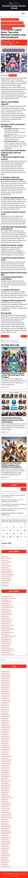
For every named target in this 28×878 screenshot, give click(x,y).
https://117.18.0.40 (7, 580)
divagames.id (5, 696)
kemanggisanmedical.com (9, 636)
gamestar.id (5, 713)
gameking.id (5, 859)
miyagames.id (5, 765)
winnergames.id (6, 727)
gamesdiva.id (5, 689)
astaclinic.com (6, 647)
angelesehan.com (6, 612)
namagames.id (6, 702)
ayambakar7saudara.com (9, 598)
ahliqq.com (5, 560)
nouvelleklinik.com (7, 639)
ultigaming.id (5, 839)
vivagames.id (5, 698)
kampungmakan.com (7, 607)
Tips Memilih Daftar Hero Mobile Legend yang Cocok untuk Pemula (12, 420)
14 (17, 530)
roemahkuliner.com (7, 602)
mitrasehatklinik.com (7, 632)
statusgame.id (5, 682)
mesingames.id (6, 695)
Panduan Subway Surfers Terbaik (14, 7)
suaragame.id (5, 751)
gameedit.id (5, 783)
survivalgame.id (6, 738)
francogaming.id (6, 776)
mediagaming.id (6, 808)
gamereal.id (5, 778)
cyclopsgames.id (6, 803)
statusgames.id (6, 855)
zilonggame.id (5, 731)
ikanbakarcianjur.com (8, 629)
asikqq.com (5, 556)
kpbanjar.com (5, 634)
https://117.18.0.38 (7, 573)
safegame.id (5, 740)
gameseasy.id (5, 844)
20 (14, 533)
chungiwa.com (6, 627)
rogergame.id (5, 790)
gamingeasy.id (6, 825)
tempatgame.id (6, 761)
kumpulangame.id (6, 760)
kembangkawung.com (8, 625)
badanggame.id (6, 796)
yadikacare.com (6, 645)
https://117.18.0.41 (6, 569)
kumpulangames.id (7, 756)
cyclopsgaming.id (6, 814)
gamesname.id (6, 848)
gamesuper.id (5, 711)
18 (7, 533)
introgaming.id (6, 747)
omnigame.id (5, 754)
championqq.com (6, 578)
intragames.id (5, 745)
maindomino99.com (7, 571)
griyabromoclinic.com (8, 654)
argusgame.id (5, 734)
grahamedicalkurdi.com (8, 650)
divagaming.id (5, 673)
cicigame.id (5, 794)
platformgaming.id (7, 832)
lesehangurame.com (7, 596)
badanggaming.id (6, 785)
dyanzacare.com (6, 652)
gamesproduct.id (6, 763)
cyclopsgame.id (6, 816)
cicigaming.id (5, 770)
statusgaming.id (6, 843)
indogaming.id (6, 675)
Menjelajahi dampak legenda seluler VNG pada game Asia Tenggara (13, 375)
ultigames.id (5, 852)
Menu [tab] (23, 13)
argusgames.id (6, 729)
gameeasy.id (5, 857)
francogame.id (6, 787)
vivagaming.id (5, 678)
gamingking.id (5, 830)
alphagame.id (5, 792)
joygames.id (5, 801)
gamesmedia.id (6, 805)
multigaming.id (6, 841)
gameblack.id (5, 788)
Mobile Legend (5, 23)
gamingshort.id (6, 774)
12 (10, 530)
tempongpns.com (6, 600)
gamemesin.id (5, 705)
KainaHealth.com (6, 641)
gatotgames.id (6, 767)
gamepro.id (5, 862)
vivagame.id (5, 718)
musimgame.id (6, 714)
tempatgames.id (6, 749)
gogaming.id (5, 835)
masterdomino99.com (8, 574)
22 (21, 533)
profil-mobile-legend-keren (10, 340)
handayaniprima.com (7, 605)
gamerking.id (5, 821)
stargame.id (5, 723)
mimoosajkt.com (6, 623)
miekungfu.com (6, 618)
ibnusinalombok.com (7, 648)
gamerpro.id (5, 823)
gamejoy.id (5, 819)
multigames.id (5, 853)
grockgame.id (5, 736)
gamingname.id (6, 828)
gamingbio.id (5, 742)
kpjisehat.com (5, 630)
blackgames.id (6, 769)
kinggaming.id (5, 834)
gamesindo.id (5, 687)
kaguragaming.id (6, 826)
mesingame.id (5, 716)
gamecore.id (5, 704)
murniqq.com (5, 584)
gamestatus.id (5, 861)
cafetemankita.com (7, 620)
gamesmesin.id (6, 686)
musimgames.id (6, 700)
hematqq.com (5, 582)
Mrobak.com (5, 616)
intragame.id (5, 752)
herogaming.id (6, 671)
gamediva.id (5, 709)
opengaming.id (6, 725)
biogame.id (5, 758)
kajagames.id (5, 806)
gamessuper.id (6, 691)
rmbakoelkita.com (7, 611)
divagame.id (5, 720)
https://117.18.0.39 (7, 562)
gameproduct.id (6, 781)
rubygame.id (5, 733)
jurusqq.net (5, 564)
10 (3, 530)
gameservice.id (6, 779)
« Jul (3, 546)
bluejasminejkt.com (7, 614)
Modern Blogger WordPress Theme (13, 873)
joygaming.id (5, 810)
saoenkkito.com (6, 603)
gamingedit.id (5, 772)
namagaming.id (6, 677)
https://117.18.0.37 (6, 576)
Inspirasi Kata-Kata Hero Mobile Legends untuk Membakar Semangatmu (11, 465)
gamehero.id (5, 707)
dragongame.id (6, 866)
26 (10, 536)
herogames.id (5, 693)
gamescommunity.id (7, 797)
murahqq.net (5, 567)
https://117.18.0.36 (7, 558)
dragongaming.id (6, 837)
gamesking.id (5, 846)
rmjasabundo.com (7, 621)
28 (17, 536)
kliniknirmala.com (6, 638)
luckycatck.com (6, 609)
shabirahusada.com (7, 643)
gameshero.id (5, 684)
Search (14, 485)
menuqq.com (5, 585)
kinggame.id (5, 864)
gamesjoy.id (5, 799)
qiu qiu (3, 660)
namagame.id (5, 722)
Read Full (5, 387)
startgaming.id (6, 680)
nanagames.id (5, 812)
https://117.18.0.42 (7, 565)
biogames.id (5, 743)
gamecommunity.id (7, 817)
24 (3, 536)
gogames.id (5, 850)
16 (24, 530)
